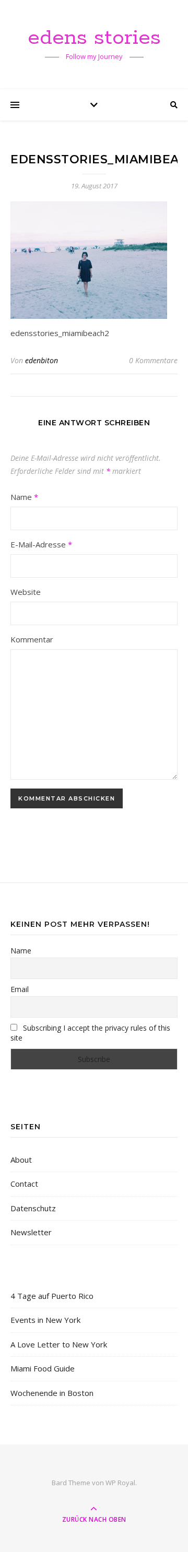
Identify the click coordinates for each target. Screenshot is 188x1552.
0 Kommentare (153, 360)
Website (25, 592)
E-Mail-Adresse (41, 544)
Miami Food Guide (42, 1368)
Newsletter (31, 1232)
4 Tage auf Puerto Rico (51, 1296)
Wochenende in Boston (51, 1393)
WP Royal (120, 1482)
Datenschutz (33, 1208)
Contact (24, 1183)
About (21, 1159)
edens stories (94, 38)
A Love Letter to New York (58, 1344)
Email (19, 989)
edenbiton (41, 360)
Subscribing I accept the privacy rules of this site (90, 1033)
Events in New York (45, 1320)
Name (24, 497)
